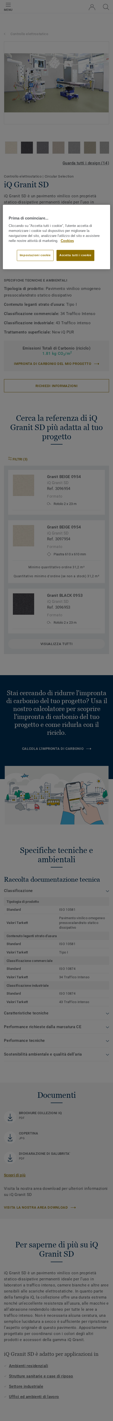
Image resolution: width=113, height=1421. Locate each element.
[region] (56, 237)
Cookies (67, 241)
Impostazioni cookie (35, 255)
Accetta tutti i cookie (75, 255)
